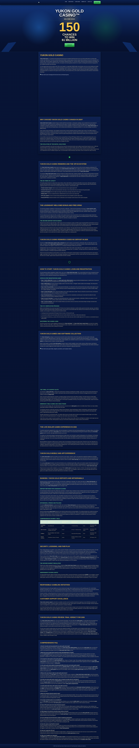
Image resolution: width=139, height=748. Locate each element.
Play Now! (97, 2)
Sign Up (69, 45)
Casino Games (77, 1)
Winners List (83, 1)
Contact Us (90, 1)
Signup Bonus (70, 1)
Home (66, 1)
